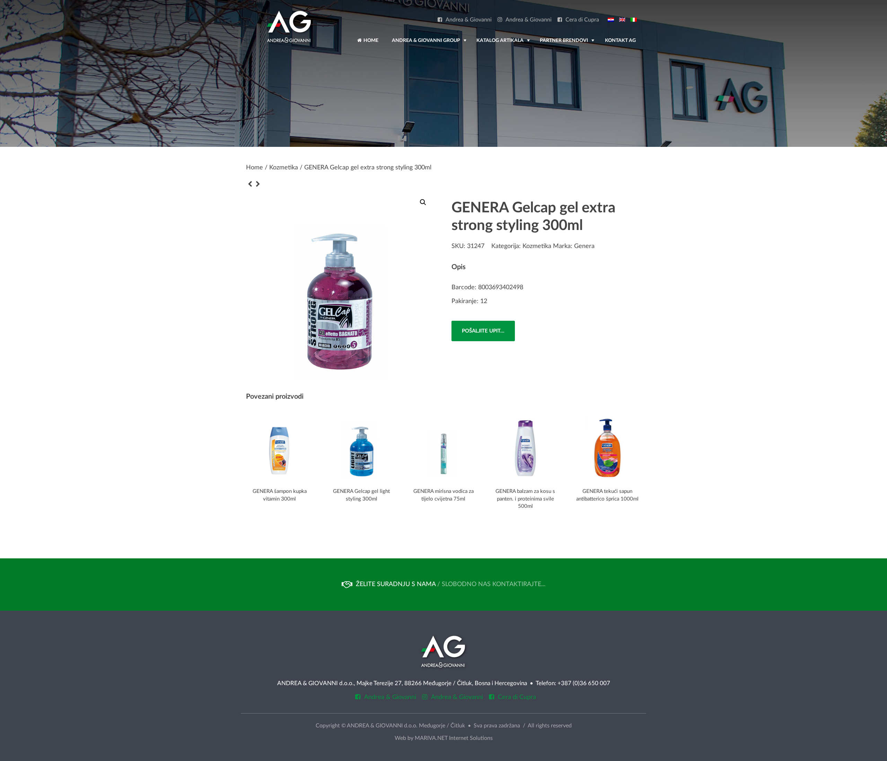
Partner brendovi (568, 44)
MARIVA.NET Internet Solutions (454, 738)
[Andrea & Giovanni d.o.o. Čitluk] (289, 27)
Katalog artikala (503, 44)
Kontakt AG (620, 40)
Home (370, 40)
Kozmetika (283, 168)
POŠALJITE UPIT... (483, 331)
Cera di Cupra (582, 20)
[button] (423, 202)
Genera (584, 246)
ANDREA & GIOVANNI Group (430, 44)
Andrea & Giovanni (469, 20)
